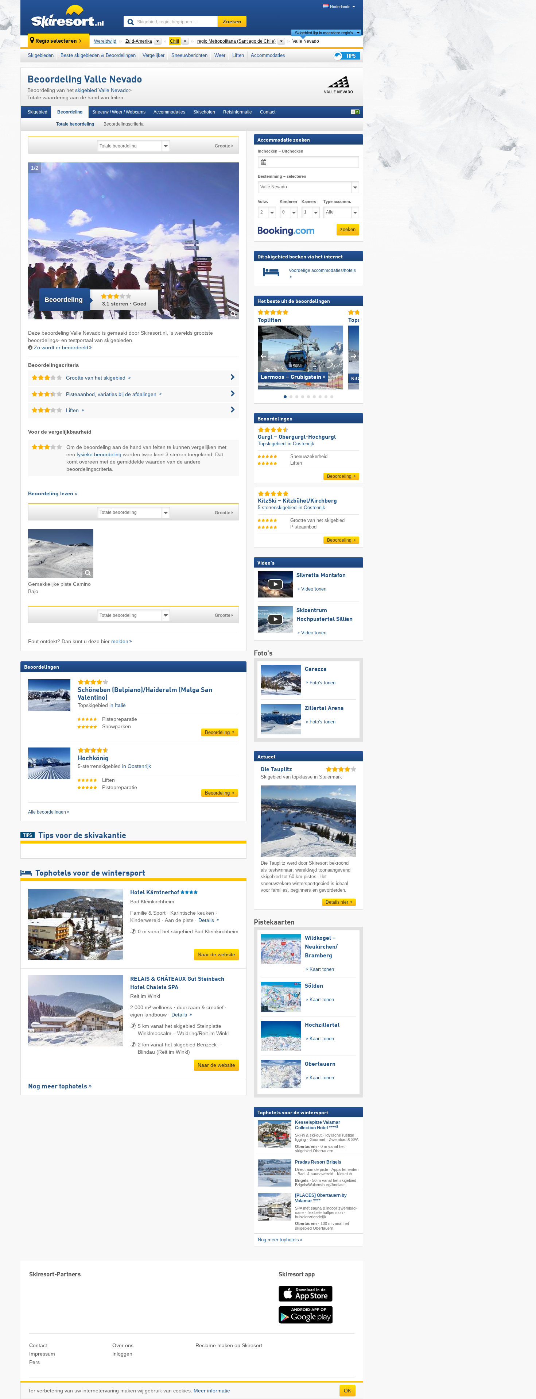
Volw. (263, 201)
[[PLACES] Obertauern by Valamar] (274, 1207)
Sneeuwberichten (189, 55)
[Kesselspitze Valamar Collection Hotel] (274, 1134)
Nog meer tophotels (57, 1086)
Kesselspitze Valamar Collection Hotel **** (317, 1125)
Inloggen (122, 1354)
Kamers (309, 201)
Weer (219, 55)
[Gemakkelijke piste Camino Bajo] (60, 555)
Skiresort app (297, 1275)
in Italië (117, 705)
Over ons (122, 1345)
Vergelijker (153, 55)
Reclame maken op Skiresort (228, 1345)
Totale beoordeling (75, 124)
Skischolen (204, 112)
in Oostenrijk (136, 766)
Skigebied (37, 112)
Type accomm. (337, 201)
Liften (238, 55)
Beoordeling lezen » (53, 493)
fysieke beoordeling (99, 454)
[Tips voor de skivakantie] (346, 55)
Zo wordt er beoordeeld (61, 347)
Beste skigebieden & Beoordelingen (98, 55)
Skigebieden (41, 55)
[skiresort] (68, 17)
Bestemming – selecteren (282, 176)
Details (206, 920)
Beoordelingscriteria (124, 124)
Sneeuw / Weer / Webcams (118, 112)
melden (119, 641)
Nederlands (340, 6)
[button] (286, 231)
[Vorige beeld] (263, 355)
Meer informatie (212, 1391)
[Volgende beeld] (354, 355)
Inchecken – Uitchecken (280, 151)
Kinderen (288, 201)
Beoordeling (69, 112)
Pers (34, 1362)
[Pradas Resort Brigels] (274, 1172)
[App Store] (306, 1302)
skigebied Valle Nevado (102, 90)
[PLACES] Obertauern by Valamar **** (321, 1198)
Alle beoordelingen (47, 812)
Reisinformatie (237, 112)
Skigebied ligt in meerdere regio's (324, 33)
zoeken (348, 229)
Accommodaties (268, 55)
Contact (267, 112)
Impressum (42, 1354)
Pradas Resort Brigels (318, 1161)
